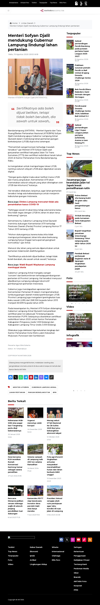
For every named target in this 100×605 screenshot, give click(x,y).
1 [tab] (72, 303)
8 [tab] (75, 332)
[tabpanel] (79, 293)
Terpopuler (43, 3)
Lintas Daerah (27, 23)
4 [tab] (83, 303)
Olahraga (56, 556)
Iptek (32, 556)
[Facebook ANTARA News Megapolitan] (76, 2)
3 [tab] (79, 303)
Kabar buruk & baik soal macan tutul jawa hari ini (79, 319)
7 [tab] (90, 329)
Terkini (34, 3)
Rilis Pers (63, 3)
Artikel (33, 560)
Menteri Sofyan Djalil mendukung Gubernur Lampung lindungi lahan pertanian (45, 26)
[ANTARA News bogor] (52, 10)
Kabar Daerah (36, 547)
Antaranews (13, 3)
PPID (76, 590)
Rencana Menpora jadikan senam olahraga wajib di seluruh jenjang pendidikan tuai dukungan (15, 506)
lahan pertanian (17, 392)
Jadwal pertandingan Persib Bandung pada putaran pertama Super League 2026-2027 (82, 48)
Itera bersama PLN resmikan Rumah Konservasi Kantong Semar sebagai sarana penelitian (15, 464)
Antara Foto (24, 3)
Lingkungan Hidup (38, 564)
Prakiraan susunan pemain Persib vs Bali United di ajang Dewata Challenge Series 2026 (83, 73)
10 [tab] (83, 332)
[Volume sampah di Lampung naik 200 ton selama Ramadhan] (35, 449)
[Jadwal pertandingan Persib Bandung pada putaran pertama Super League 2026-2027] (70, 44)
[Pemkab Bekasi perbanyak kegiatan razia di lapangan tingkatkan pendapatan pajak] (70, 257)
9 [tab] (79, 332)
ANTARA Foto (80, 581)
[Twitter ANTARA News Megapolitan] (81, 2)
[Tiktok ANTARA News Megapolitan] (81, 4)
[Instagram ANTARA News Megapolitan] (86, 2)
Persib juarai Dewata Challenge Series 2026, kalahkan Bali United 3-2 (83, 111)
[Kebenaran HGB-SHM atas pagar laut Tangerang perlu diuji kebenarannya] (16, 412)
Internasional (58, 551)
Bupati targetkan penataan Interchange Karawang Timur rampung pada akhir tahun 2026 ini (83, 238)
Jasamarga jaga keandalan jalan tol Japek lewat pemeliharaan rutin (78, 184)
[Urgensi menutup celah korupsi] (35, 412)
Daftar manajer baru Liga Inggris (79, 381)
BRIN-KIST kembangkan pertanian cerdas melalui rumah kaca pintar (78, 288)
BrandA (77, 577)
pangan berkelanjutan (39, 392)
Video (70, 306)
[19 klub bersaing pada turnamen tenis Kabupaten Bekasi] (70, 219)
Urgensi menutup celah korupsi (34, 423)
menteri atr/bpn (21, 387)
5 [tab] (86, 303)
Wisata (55, 547)
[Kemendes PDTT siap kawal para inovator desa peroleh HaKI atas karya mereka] (35, 490)
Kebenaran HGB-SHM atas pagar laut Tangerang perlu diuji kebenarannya (15, 425)
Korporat (78, 586)
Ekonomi (34, 551)
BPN (54, 392)
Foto (69, 278)
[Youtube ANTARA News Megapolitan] (76, 4)
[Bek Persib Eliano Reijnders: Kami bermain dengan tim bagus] (70, 93)
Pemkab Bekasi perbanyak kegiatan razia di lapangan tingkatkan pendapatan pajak (82, 261)
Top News (53, 3)
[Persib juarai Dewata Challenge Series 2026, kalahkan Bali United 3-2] (70, 109)
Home (15, 23)
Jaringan (78, 547)
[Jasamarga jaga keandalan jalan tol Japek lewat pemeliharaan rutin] (79, 168)
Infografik (72, 335)
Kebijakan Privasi (81, 560)
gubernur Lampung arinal (44, 387)
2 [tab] (75, 303)
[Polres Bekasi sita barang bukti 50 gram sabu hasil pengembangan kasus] (70, 199)
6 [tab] (86, 329)
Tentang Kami (80, 564)
